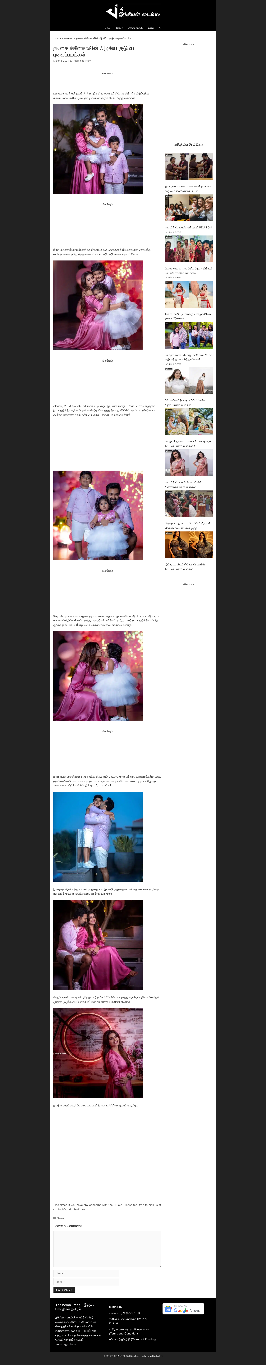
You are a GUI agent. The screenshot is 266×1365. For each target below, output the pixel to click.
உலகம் (151, 27)
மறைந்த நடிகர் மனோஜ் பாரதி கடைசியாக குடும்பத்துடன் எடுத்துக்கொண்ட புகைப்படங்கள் (188, 359)
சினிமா (119, 27)
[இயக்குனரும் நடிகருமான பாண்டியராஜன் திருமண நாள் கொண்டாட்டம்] (189, 167)
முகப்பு (107, 27)
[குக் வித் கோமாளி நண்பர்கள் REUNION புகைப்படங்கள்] (189, 208)
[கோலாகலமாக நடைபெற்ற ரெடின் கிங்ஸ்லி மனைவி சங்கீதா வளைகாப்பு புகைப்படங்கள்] (189, 249)
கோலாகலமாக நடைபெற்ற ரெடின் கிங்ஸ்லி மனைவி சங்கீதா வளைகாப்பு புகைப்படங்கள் (188, 273)
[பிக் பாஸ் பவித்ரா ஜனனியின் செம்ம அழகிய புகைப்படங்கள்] (189, 381)
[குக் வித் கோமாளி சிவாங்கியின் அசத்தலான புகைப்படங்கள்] (189, 463)
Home (57, 38)
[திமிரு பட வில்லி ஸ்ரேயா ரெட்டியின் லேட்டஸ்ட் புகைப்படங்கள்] (189, 545)
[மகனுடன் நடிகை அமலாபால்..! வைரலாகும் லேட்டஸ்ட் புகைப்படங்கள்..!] (189, 422)
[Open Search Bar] (160, 27)
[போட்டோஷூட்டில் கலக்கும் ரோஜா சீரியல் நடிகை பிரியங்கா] (189, 295)
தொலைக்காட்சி (135, 27)
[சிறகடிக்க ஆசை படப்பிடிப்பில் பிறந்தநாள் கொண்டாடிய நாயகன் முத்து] (189, 504)
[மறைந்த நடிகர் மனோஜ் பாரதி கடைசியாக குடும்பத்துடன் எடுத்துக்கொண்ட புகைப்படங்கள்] (189, 336)
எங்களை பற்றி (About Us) (124, 1313)
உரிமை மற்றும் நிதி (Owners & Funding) (133, 1339)
